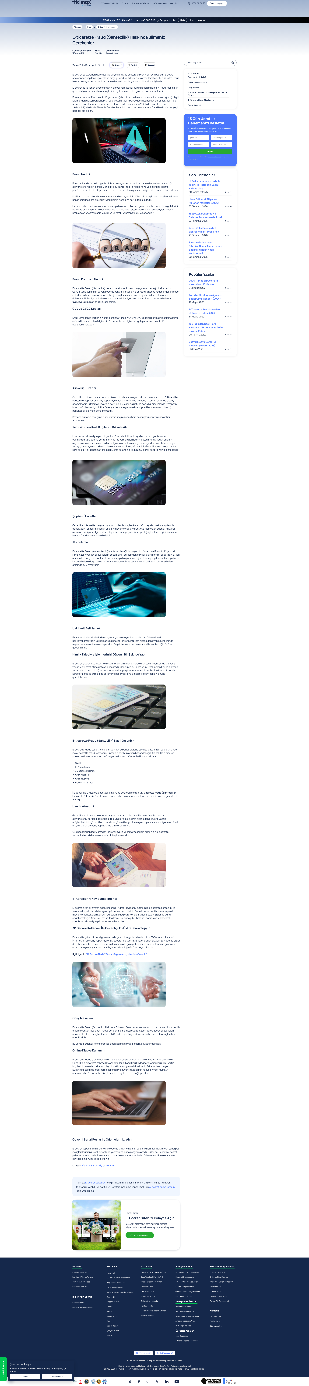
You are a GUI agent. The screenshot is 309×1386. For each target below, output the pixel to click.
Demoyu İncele (154, 716)
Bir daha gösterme (156, 730)
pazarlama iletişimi (154, 722)
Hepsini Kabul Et (57, 1377)
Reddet (25, 1377)
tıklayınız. (13, 1371)
